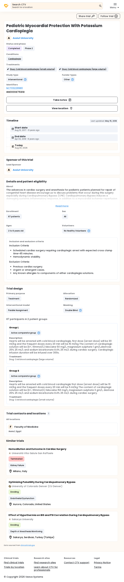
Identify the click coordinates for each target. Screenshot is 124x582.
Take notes (60, 100)
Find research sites (45, 562)
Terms (97, 567)
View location (60, 108)
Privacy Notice (102, 562)
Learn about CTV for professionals (46, 568)
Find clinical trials (14, 562)
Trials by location (14, 567)
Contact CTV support (76, 562)
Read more (62, 206)
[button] (14, 58)
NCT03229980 (14, 88)
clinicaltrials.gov (28, 545)
